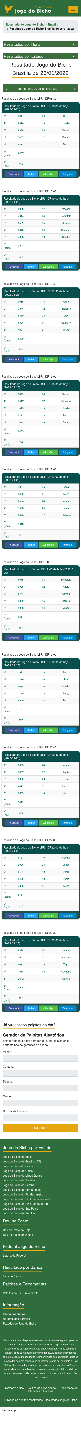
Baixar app (9, 1410)
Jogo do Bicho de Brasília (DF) (22, 1161)
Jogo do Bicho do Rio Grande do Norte (27, 1199)
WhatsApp (48, 174)
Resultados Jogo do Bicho (61, 1400)
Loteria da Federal (14, 1255)
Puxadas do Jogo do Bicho (19, 1323)
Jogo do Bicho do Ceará (18, 1166)
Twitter (31, 174)
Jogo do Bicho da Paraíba (19, 1180)
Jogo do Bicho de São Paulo (20, 1208)
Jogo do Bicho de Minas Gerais (22, 1175)
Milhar (7, 1052)
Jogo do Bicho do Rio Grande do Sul (25, 1204)
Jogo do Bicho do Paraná (18, 1185)
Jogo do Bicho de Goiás (18, 1171)
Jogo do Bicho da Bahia (17, 1157)
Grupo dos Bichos (14, 1314)
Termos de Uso (14, 1388)
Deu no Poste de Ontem (18, 1235)
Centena (8, 1066)
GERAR (40, 1127)
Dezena (8, 1081)
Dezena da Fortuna (15, 1111)
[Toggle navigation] (73, 9)
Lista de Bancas (13, 1276)
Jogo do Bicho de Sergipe (19, 1213)
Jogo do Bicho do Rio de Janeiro (23, 1194)
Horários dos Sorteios (16, 1319)
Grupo (7, 1096)
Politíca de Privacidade (42, 1388)
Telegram (68, 174)
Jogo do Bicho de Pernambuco (22, 1190)
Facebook (14, 174)
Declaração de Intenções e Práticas (53, 1389)
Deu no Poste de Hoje (16, 1230)
